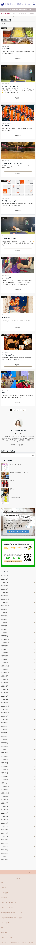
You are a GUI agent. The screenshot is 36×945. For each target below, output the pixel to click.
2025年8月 (4, 612)
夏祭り (4, 392)
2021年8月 (4, 759)
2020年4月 (4, 813)
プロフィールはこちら (18, 445)
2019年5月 (4, 843)
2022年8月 (4, 719)
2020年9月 (4, 796)
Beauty (4, 257)
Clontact (4, 933)
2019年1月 (4, 856)
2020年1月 (4, 823)
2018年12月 (5, 860)
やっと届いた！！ (7, 317)
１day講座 (4, 893)
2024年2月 (4, 662)
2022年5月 (4, 729)
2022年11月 (5, 709)
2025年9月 (4, 609)
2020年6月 (4, 806)
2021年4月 (4, 773)
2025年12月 (5, 599)
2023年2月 (4, 699)
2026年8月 (4, 576)
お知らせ (4, 66)
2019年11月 (4, 830)
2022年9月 (4, 716)
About (3, 888)
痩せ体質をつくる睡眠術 (19, 13)
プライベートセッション (9, 903)
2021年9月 (4, 756)
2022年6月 (4, 726)
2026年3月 (4, 589)
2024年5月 (4, 656)
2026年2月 (4, 592)
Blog (3, 928)
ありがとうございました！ (10, 86)
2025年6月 (4, 619)
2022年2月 (4, 739)
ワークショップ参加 (8, 355)
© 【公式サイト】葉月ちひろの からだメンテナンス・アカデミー (18, 942)
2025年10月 (5, 606)
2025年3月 (4, 629)
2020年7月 (4, 803)
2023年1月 (4, 703)
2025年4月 (4, 626)
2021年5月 (4, 769)
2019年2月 (4, 853)
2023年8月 (4, 679)
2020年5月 (4, 810)
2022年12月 (5, 706)
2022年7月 (4, 723)
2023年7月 (4, 683)
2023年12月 (5, 666)
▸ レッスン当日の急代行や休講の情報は (18, 10)
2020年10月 (5, 793)
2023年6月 (4, 686)
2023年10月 (5, 672)
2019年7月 (4, 836)
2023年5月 (4, 689)
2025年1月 (4, 636)
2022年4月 (4, 733)
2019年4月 (4, 846)
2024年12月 (5, 639)
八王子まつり (6, 126)
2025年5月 (4, 622)
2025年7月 (4, 616)
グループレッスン (7, 908)
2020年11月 (5, 789)
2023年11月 (5, 669)
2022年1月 (4, 743)
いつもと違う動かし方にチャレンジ (13, 163)
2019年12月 (5, 826)
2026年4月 (4, 586)
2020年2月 (4, 820)
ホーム (3, 883)
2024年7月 (4, 652)
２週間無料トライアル (8, 238)
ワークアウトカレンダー (9, 201)
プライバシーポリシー (8, 938)
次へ (24, 410)
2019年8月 (4, 833)
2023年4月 (4, 693)
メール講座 (5, 923)
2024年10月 (5, 642)
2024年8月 (4, 649)
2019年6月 (4, 840)
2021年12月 (5, 746)
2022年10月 (5, 713)
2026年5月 (4, 582)
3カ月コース (5, 898)
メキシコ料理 (6, 48)
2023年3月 (4, 696)
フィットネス (4, 180)
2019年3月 (4, 850)
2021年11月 (4, 749)
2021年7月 (4, 763)
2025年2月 (4, 632)
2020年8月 (4, 800)
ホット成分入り (6, 278)
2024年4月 (4, 659)
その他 (4, 28)
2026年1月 (4, 596)
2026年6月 (4, 579)
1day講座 (31, 13)
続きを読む (18, 58)
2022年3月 (4, 736)
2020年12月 (5, 786)
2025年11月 (5, 602)
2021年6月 (4, 766)
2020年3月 (4, 816)
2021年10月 (5, 753)
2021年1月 (4, 783)
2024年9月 (4, 646)
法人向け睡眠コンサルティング (11, 913)
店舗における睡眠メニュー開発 (11, 918)
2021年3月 (4, 776)
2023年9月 (4, 676)
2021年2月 (4, 779)
